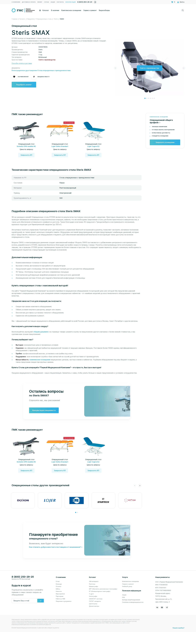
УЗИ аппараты (94, 581)
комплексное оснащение (40, 360)
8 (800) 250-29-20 (84, 2)
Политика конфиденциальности (132, 602)
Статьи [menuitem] (46, 2)
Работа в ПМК (60, 599)
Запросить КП (26, 155)
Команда (59, 584)
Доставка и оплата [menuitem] (29, 2)
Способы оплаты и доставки (22, 63)
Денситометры (94, 606)
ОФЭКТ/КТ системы (95, 599)
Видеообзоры (104, 10)
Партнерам (59, 596)
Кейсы (58, 589)
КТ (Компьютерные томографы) (99, 591)
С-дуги (91, 594)
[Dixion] (23, 500)
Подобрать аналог (24, 85)
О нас (58, 581)
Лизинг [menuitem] (39, 2)
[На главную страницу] (23, 10)
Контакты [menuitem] (60, 2)
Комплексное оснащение (71, 10)
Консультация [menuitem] (71, 2)
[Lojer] (50, 500)
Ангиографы (93, 596)
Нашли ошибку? (178, 628)
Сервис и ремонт (90, 10)
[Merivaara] (76, 500)
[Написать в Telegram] (95, 1)
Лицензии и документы (63, 601)
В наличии (55, 10)
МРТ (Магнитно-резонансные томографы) (103, 589)
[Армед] (130, 500)
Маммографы (93, 586)
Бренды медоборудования (131, 600)
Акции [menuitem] (53, 2)
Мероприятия (60, 594)
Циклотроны (93, 604)
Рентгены (92, 584)
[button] (144, 98)
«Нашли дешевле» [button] (41, 332)
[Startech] (103, 500)
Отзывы (58, 586)
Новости (59, 591)
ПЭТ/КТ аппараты (95, 601)
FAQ (123, 597)
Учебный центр (127, 586)
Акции (124, 595)
